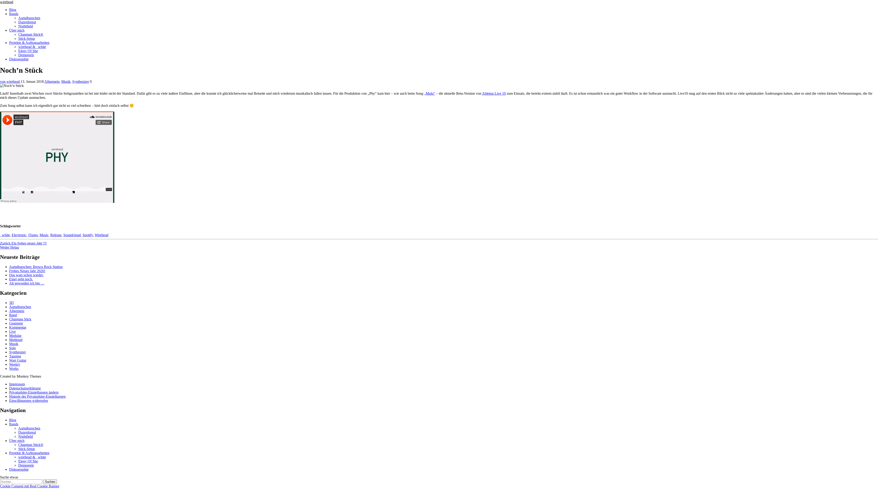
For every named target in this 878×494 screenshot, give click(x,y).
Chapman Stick (20, 319)
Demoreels (26, 55)
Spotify (88, 235)
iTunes (33, 235)
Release (56, 235)
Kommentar (17, 327)
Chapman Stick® (30, 34)
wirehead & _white (32, 47)
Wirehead (101, 235)
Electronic (19, 235)
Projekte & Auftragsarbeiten (29, 43)
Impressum (17, 384)
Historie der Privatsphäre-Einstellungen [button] (37, 396)
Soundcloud (72, 235)
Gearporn (16, 323)
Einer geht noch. (21, 279)
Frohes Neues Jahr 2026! (27, 271)
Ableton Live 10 (494, 93)
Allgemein (51, 81)
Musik (65, 81)
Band (13, 315)
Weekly (14, 364)
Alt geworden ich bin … (26, 283)
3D (11, 303)
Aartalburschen (29, 18)
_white (5, 235)
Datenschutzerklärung (25, 388)
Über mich (16, 30)
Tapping (15, 356)
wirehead (6, 2)
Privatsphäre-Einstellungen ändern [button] (34, 392)
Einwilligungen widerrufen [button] (28, 401)
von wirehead (10, 81)
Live (12, 331)
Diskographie (19, 59)
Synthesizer (80, 81)
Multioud (15, 340)
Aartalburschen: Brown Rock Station (36, 267)
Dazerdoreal (27, 22)
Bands (13, 14)
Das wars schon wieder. (26, 275)
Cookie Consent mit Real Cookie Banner (29, 486)
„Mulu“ (429, 93)
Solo (12, 348)
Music (44, 235)
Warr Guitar (17, 360)
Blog (12, 10)
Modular (15, 336)
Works (14, 368)
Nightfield (25, 26)
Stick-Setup (26, 38)
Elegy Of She (28, 51)
